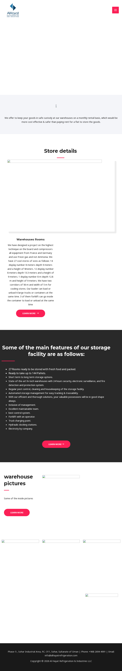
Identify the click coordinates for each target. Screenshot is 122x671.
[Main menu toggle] (115, 10)
